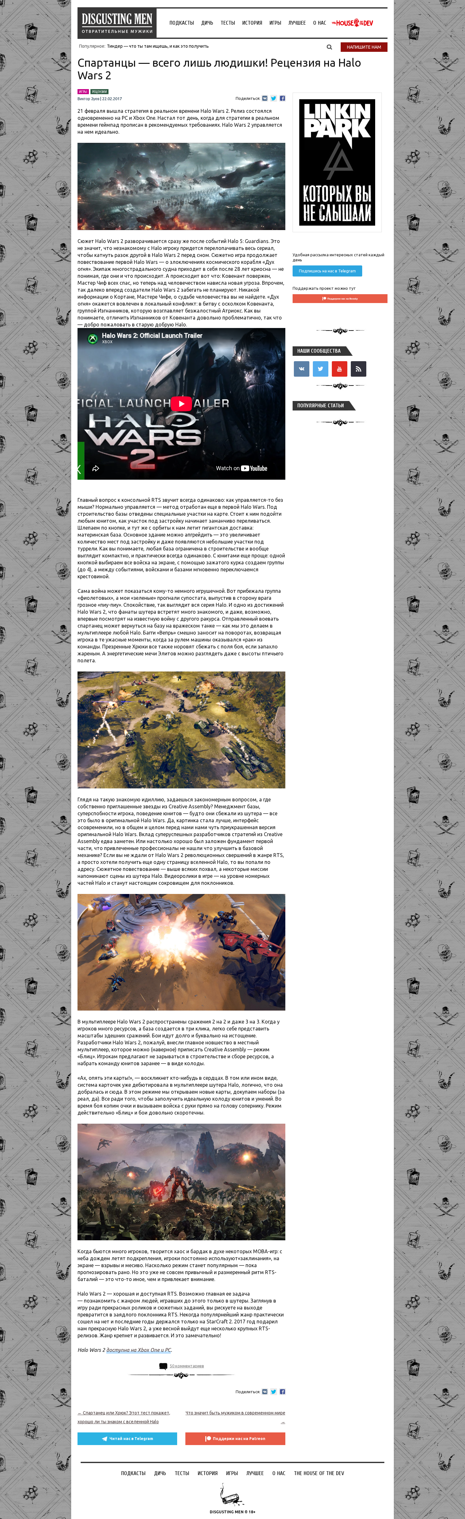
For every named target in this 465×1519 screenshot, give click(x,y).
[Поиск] (329, 47)
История (252, 23)
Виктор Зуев (88, 99)
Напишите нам (364, 47)
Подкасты (182, 23)
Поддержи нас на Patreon (239, 1439)
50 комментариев (187, 1366)
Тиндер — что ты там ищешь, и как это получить (158, 46)
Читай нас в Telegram (131, 1439)
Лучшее (297, 23)
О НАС (319, 23)
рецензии (99, 91)
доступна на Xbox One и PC (138, 1350)
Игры (275, 23)
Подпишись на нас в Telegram (327, 271)
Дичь (207, 23)
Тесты (227, 23)
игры (83, 91)
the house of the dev (352, 22)
